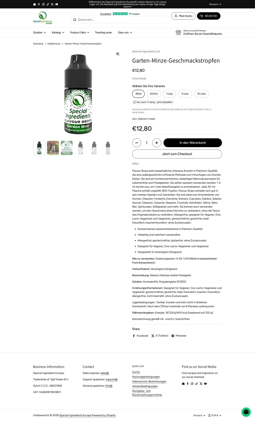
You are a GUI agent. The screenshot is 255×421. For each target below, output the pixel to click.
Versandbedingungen (145, 386)
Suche (136, 372)
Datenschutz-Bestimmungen (149, 381)
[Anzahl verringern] (136, 142)
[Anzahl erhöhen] (156, 142)
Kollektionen (54, 43)
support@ (112, 379)
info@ (108, 385)
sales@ (104, 373)
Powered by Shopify (104, 415)
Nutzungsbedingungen (146, 376)
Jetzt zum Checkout (177, 154)
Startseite (38, 43)
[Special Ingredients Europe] (42, 17)
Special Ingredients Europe (75, 415)
